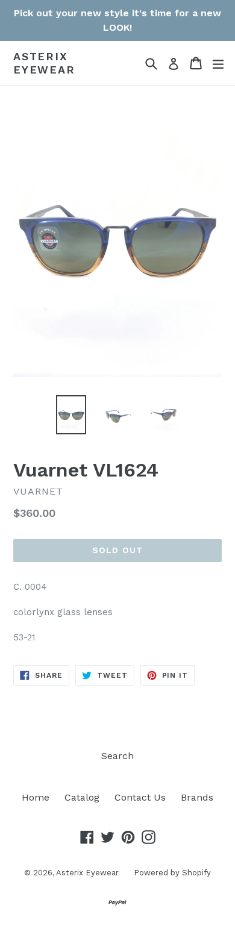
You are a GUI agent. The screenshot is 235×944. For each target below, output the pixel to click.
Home (35, 797)
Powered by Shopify (172, 872)
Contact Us (140, 797)
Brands (197, 797)
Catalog (81, 797)
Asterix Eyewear (44, 63)
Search (117, 755)
